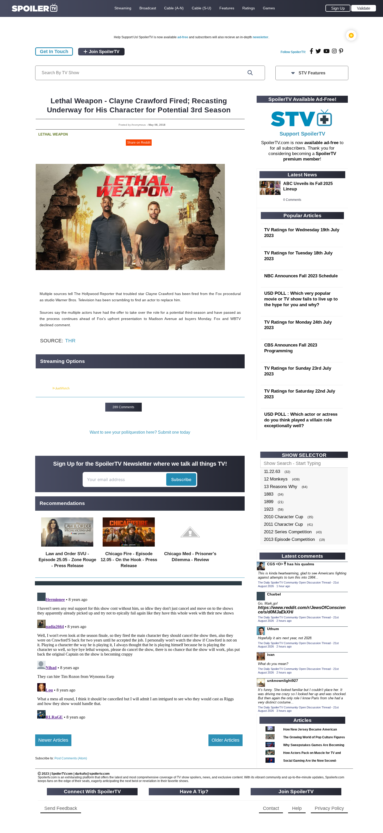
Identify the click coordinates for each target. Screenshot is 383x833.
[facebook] (311, 51)
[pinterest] (341, 51)
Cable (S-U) (201, 8)
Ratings (248, 8)
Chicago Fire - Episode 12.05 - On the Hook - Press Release (129, 559)
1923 (268, 509)
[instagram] (334, 51)
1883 (268, 494)
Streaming (122, 8)
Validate (363, 8)
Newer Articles (53, 740)
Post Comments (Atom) (70, 758)
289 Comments (123, 407)
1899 (268, 501)
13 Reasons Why (280, 486)
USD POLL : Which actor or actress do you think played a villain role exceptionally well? (300, 420)
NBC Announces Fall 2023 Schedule (301, 275)
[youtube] (326, 51)
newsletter (260, 37)
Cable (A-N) (174, 8)
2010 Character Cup (283, 516)
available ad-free (321, 142)
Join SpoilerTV (103, 51)
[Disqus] (139, 656)
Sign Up (338, 8)
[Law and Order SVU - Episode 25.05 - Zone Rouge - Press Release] (67, 547)
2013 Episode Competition (289, 539)
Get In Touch (54, 51)
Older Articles (225, 740)
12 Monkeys (276, 479)
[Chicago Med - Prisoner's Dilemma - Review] (190, 547)
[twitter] (318, 51)
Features (226, 8)
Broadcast (147, 8)
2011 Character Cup (283, 524)
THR (70, 340)
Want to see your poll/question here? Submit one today (140, 432)
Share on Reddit (138, 142)
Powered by (44, 388)
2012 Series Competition (288, 531)
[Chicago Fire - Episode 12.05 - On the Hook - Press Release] (129, 547)
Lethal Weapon (53, 134)
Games (269, 8)
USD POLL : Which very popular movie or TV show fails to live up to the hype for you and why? (301, 299)
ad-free (182, 37)
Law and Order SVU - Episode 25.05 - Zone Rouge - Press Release (67, 559)
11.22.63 (272, 471)
